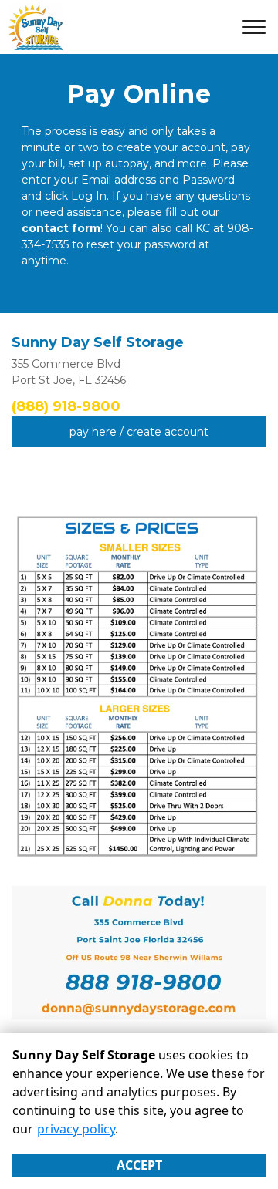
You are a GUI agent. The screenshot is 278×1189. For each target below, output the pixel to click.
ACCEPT (139, 1165)
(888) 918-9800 (66, 406)
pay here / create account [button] (139, 432)
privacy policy (76, 1128)
